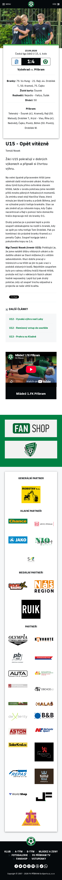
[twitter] (20, 865)
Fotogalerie (20, 855)
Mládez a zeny (48, 851)
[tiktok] (41, 865)
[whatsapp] (46, 865)
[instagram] (29, 865)
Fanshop (21, 858)
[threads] (37, 865)
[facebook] (16, 865)
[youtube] (24, 865)
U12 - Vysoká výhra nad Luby (26, 319)
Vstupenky (39, 858)
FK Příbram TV (41, 855)
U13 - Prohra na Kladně (22, 336)
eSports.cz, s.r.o (48, 874)
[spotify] (33, 865)
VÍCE (54, 4)
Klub (7, 851)
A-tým (19, 851)
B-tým (30, 851)
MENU (8, 4)
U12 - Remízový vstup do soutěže (28, 327)
